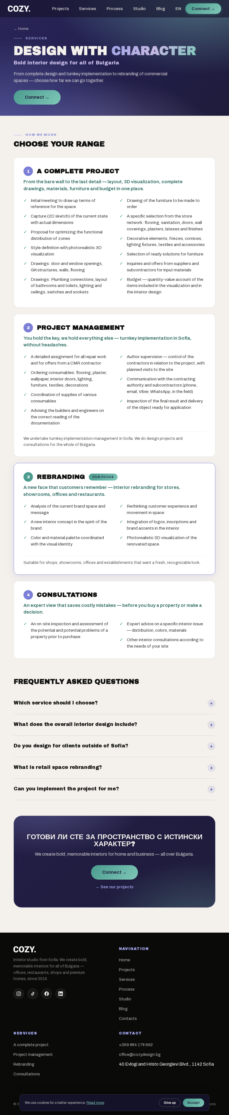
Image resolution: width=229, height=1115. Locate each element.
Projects (60, 8)
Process (114, 8)
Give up (170, 1103)
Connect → (37, 97)
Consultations (26, 1074)
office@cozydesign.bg (140, 1054)
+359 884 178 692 (136, 1044)
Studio (139, 8)
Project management (33, 1054)
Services (87, 8)
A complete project (31, 1044)
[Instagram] (18, 993)
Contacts (128, 1018)
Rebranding (23, 1064)
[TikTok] (32, 993)
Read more (95, 1103)
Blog (160, 8)
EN (178, 8)
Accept (193, 1103)
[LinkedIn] (60, 993)
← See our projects (114, 887)
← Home (21, 28)
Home (124, 960)
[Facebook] (46, 993)
